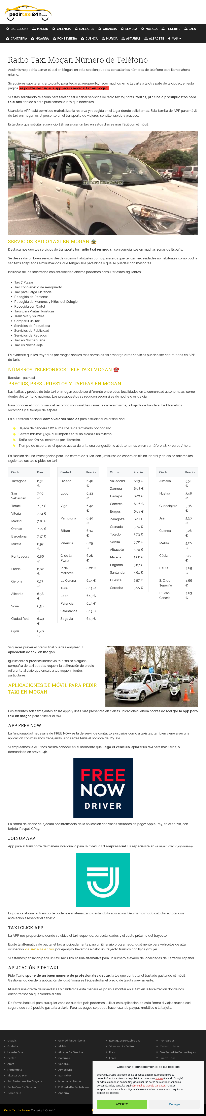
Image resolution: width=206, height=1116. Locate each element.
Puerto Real (167, 1058)
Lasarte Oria (15, 1052)
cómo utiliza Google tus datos (148, 1085)
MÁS (174, 38)
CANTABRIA (18, 38)
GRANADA (109, 29)
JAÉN (192, 29)
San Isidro (64, 1075)
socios (159, 1078)
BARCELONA (19, 29)
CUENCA (91, 38)
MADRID (42, 29)
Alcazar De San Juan (71, 1052)
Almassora (65, 1069)
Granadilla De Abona (71, 1040)
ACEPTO (122, 1104)
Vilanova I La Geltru (121, 1046)
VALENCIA (63, 29)
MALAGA (151, 29)
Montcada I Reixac (70, 1081)
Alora (10, 1063)
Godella (12, 1046)
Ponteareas (167, 1040)
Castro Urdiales (169, 1046)
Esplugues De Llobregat (124, 1040)
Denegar (174, 1104)
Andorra (63, 1093)
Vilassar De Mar (17, 1075)
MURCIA (111, 38)
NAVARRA (42, 38)
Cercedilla (14, 1093)
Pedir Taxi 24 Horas (17, 1110)
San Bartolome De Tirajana (24, 1081)
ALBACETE (156, 38)
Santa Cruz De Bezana (21, 1087)
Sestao (11, 1058)
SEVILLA (131, 29)
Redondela (14, 1069)
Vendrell (64, 1063)
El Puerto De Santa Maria (73, 1087)
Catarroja (64, 1058)
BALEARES (86, 29)
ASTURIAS (133, 38)
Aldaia (62, 1046)
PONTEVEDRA (67, 38)
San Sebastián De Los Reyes (178, 1052)
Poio (111, 1052)
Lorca (112, 1058)
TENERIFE (173, 29)
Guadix (11, 1040)
